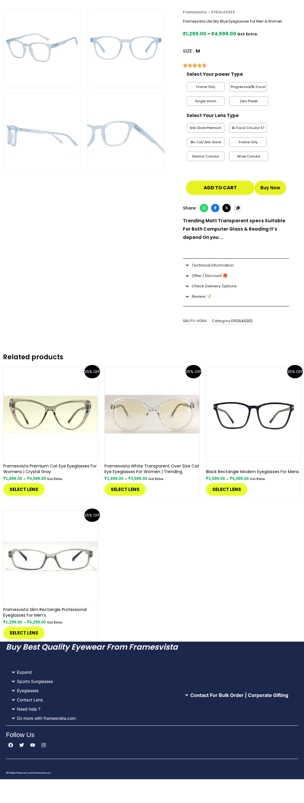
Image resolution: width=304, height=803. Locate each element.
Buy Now (270, 188)
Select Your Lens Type (212, 115)
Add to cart (220, 187)
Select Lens (24, 489)
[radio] (205, 86)
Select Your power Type (214, 74)
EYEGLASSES (242, 320)
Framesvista (195, 12)
